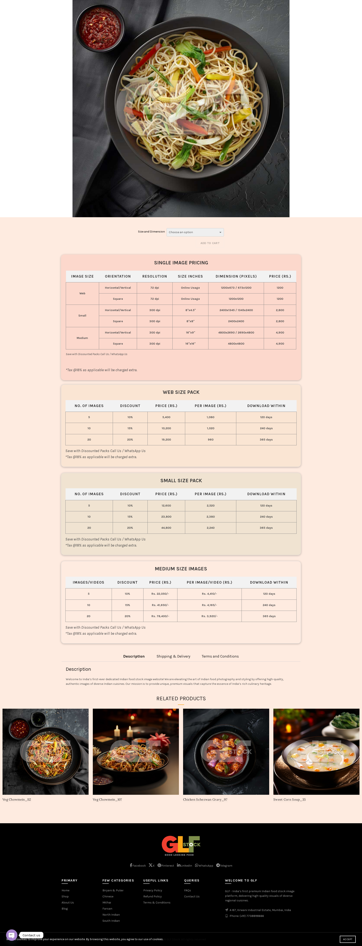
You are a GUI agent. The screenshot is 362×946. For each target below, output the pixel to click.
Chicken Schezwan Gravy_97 (205, 799)
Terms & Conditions (157, 902)
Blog (65, 908)
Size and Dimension (151, 231)
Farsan (107, 908)
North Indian (111, 914)
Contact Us (192, 896)
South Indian (111, 921)
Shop (65, 896)
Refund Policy (152, 896)
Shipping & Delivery (173, 656)
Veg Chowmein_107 (107, 799)
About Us (68, 902)
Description (134, 656)
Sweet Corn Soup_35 (289, 799)
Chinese (107, 896)
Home (65, 890)
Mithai (106, 902)
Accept (347, 939)
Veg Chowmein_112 (17, 799)
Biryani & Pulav (112, 890)
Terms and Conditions (220, 656)
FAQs (187, 890)
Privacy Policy (152, 890)
